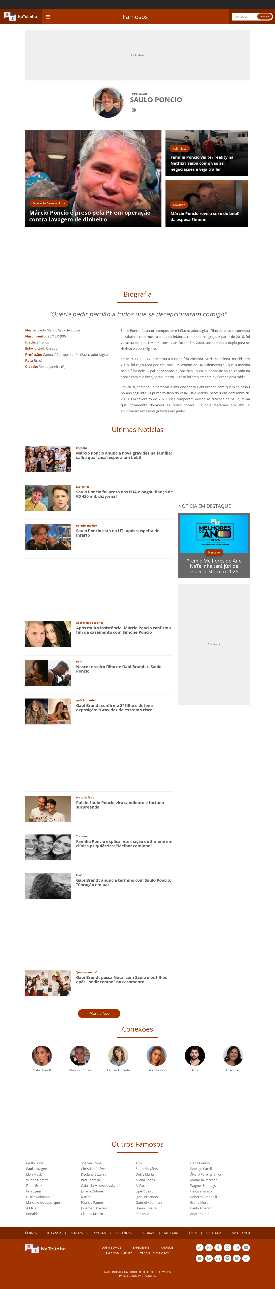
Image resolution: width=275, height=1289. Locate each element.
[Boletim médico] (48, 536)
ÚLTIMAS (31, 1233)
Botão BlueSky (237, 1261)
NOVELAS (76, 1233)
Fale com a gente (119, 1253)
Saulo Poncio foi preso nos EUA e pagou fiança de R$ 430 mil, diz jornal (124, 494)
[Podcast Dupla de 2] (227, 1258)
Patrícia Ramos (92, 1202)
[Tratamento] (48, 847)
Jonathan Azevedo (94, 1208)
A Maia (31, 1208)
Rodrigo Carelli (201, 1169)
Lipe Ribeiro (145, 1191)
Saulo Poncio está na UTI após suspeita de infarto (117, 533)
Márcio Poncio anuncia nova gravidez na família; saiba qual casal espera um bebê (124, 455)
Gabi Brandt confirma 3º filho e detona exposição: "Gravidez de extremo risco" (115, 708)
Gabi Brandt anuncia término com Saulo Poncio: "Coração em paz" (123, 882)
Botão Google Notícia (209, 1261)
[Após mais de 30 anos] (48, 633)
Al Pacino (143, 1185)
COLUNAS (148, 1233)
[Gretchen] (233, 1055)
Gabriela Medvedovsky (98, 1185)
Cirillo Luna (34, 1163)
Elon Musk (34, 1174)
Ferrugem (33, 1191)
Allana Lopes (145, 1180)
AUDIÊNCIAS (124, 1233)
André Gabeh (200, 1214)
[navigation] (48, 16)
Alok (195, 1070)
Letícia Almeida (118, 1070)
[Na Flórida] (48, 497)
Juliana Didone (92, 1191)
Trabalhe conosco (154, 1253)
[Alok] (195, 1055)
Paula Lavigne (36, 1169)
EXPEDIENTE (141, 1247)
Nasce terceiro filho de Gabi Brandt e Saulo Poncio (118, 669)
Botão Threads (246, 1261)
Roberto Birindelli (203, 1197)
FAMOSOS (99, 1233)
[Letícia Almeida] (118, 1055)
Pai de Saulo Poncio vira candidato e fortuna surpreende (120, 805)
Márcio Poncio (80, 1070)
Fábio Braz (34, 1185)
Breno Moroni (200, 1202)
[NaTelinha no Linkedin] (218, 1258)
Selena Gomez (37, 1180)
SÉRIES (192, 1233)
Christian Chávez (93, 1169)
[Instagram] (134, 109)
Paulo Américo (201, 1208)
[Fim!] (48, 886)
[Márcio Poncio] (80, 1055)
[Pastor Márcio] (48, 808)
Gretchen (233, 1070)
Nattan (86, 1197)
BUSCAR (264, 16)
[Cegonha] (48, 459)
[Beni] (48, 672)
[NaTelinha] (20, 16)
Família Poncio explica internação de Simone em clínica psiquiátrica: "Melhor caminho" (124, 844)
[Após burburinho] (48, 711)
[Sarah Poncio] (157, 1055)
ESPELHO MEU (240, 1233)
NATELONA (213, 1233)
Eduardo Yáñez (147, 1169)
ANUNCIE (167, 1247)
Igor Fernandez (147, 1197)
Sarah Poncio (157, 1070)
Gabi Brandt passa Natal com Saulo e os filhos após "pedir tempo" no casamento (121, 979)
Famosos (135, 16)
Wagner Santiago (203, 1185)
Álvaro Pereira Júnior (206, 1174)
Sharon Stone (91, 1163)
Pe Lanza (142, 1214)
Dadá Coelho (200, 1163)
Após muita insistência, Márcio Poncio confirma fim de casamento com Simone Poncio (123, 630)
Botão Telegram (200, 1261)
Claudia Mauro (92, 1214)
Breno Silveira (146, 1208)
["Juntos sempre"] (48, 983)
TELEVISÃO (54, 1233)
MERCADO (171, 1233)
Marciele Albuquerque (43, 1202)
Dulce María (145, 1174)
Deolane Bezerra (93, 1174)
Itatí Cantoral (91, 1180)
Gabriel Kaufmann (149, 1202)
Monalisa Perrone (203, 1180)
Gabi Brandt (42, 1070)
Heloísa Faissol (201, 1191)
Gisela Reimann (38, 1197)
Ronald (31, 1214)
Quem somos (111, 1247)
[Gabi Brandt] (42, 1055)
